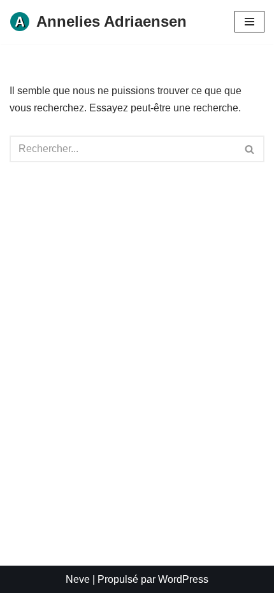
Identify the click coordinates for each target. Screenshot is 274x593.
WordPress (183, 579)
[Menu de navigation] (249, 21)
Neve (78, 579)
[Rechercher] (250, 149)
